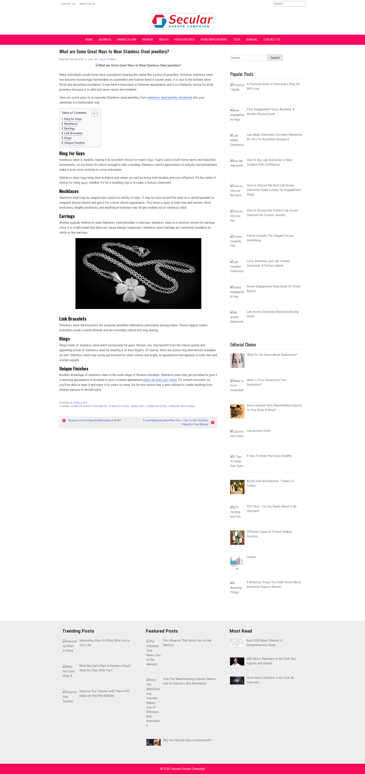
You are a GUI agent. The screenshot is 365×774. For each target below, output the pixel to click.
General (252, 39)
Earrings (69, 128)
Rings (67, 138)
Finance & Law (126, 39)
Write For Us (87, 4)
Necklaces (71, 123)
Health (163, 39)
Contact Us (68, 4)
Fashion (147, 39)
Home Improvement (214, 39)
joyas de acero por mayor (160, 380)
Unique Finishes (74, 142)
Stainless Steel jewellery (127, 406)
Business (105, 39)
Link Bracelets (73, 133)
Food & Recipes (185, 39)
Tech (236, 39)
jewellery (80, 402)
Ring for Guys (73, 119)
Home (89, 39)
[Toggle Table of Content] (92, 113)
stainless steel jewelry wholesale (170, 97)
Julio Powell (108, 59)
